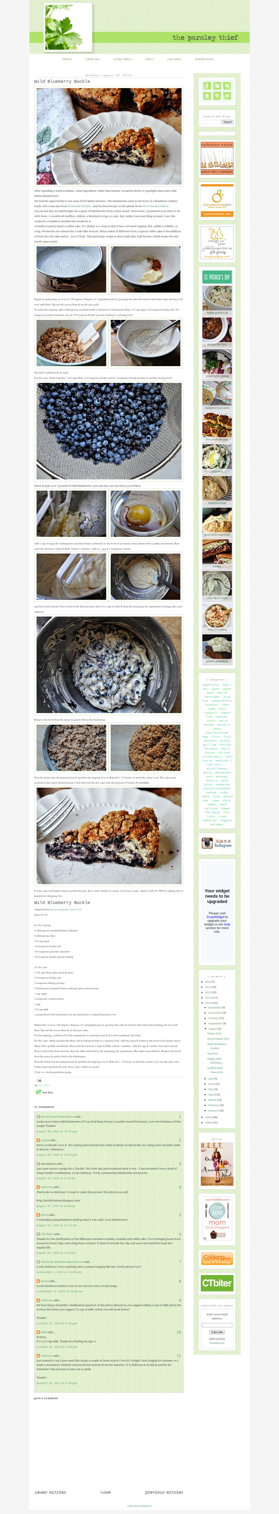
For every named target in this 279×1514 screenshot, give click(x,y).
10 (179, 1332)
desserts (47, 1085)
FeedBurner (217, 1343)
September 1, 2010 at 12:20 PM (59, 1272)
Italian (210, 752)
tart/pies (211, 808)
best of (222, 693)
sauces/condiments (217, 788)
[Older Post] (164, 1494)
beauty (227, 689)
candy (211, 709)
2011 (208, 997)
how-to (225, 748)
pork (209, 776)
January (213, 1110)
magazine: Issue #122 (66, 909)
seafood (211, 792)
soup (216, 796)
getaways (210, 740)
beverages (212, 697)
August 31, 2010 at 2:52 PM (56, 1252)
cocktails (210, 713)
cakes (40, 1085)
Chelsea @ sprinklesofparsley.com (62, 1261)
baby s (227, 685)
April (211, 1094)
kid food (224, 752)
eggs (205, 737)
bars (206, 689)
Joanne (45, 1140)
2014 (208, 981)
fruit (228, 736)
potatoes (222, 776)
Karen (44, 1214)
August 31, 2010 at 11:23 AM (57, 1225)
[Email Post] (38, 1080)
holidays (211, 748)
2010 (208, 1003)
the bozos (212, 812)
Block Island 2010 (218, 1038)
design (209, 724)
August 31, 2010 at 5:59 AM (56, 1178)
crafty (211, 721)
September (215, 1023)
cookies (221, 716)
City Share (47, 1234)
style (227, 800)
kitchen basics (213, 756)
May (211, 1089)
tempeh (225, 808)
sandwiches (223, 784)
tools (211, 816)
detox (217, 729)
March (212, 1099)
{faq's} (149, 59)
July (211, 1078)
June (211, 1084)
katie (44, 1332)
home (67, 59)
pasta (207, 772)
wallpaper (217, 824)
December (215, 1007)
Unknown (47, 1187)
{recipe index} (122, 59)
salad (208, 784)
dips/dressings (217, 732)
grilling (209, 744)
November (215, 1012)
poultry (212, 780)
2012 (208, 992)
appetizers (211, 684)
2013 (208, 987)
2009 (208, 1117)
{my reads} (174, 59)
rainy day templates (139, 1505)
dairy (223, 720)
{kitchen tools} (204, 59)
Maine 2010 (214, 1033)
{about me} (92, 59)
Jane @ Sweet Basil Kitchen (57, 1116)
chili (222, 709)
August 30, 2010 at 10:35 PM (57, 1131)
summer (212, 804)
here (43, 1072)
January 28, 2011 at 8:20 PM (57, 1383)
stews (215, 800)
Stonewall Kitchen (79, 206)
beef (210, 692)
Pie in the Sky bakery (155, 206)
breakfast (211, 705)
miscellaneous (217, 768)
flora (216, 736)
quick (224, 780)
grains (225, 740)
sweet (223, 804)
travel (223, 816)
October (213, 1018)
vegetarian (209, 820)
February (214, 1105)
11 (179, 1355)
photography (223, 772)
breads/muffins (222, 701)
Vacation (212, 1053)
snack (205, 796)
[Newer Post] (50, 1494)
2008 (208, 1122)
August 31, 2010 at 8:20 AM (56, 1206)
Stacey (45, 1281)
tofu (226, 812)
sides (224, 792)
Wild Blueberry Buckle (62, 81)
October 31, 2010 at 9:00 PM (57, 1346)
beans (215, 689)
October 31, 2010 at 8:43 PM (57, 1323)
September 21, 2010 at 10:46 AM (60, 1291)
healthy (225, 744)
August (213, 1028)
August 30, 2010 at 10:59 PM (57, 1154)
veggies (226, 820)
